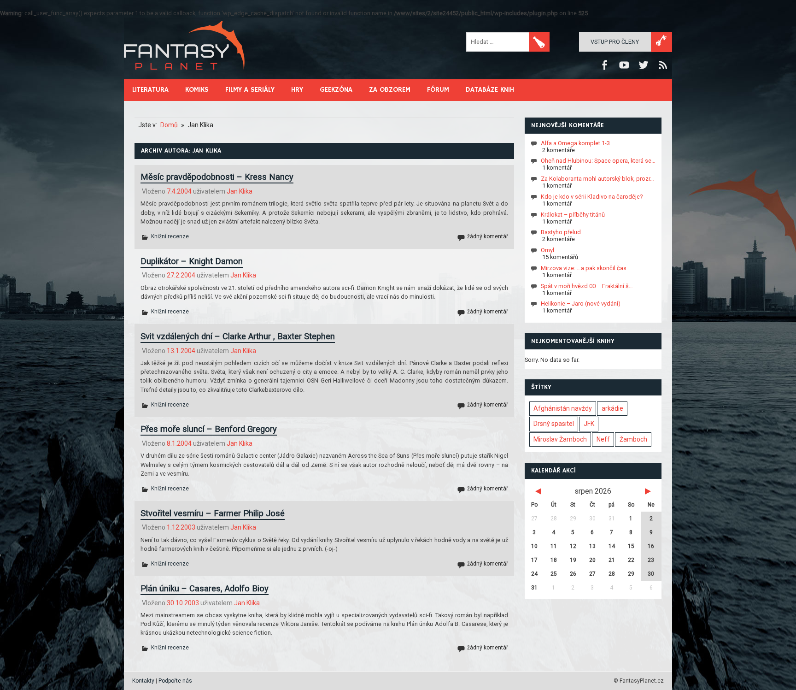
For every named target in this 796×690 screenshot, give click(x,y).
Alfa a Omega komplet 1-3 (575, 142)
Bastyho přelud (561, 232)
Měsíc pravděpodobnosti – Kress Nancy (216, 177)
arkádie (612, 408)
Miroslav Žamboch (560, 439)
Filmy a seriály (250, 89)
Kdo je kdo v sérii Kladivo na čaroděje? (592, 196)
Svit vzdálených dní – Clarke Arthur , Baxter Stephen (237, 336)
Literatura (150, 89)
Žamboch (633, 439)
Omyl (547, 250)
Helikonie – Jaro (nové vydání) (580, 303)
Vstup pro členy (615, 41)
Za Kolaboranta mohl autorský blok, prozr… (597, 178)
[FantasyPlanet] (185, 77)
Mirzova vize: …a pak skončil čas (583, 268)
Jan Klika (239, 191)
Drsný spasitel (553, 423)
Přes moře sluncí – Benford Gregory (208, 429)
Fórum (438, 89)
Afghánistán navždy (562, 408)
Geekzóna (336, 89)
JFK (589, 423)
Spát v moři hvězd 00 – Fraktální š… (587, 285)
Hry (297, 89)
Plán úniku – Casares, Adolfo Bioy (204, 588)
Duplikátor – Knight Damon (191, 261)
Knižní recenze (170, 236)
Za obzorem (389, 89)
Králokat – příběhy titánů (573, 214)
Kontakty (143, 681)
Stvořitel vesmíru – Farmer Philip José (212, 513)
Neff (603, 439)
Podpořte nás (175, 681)
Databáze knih (490, 89)
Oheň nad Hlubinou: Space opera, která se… (598, 160)
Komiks (197, 89)
